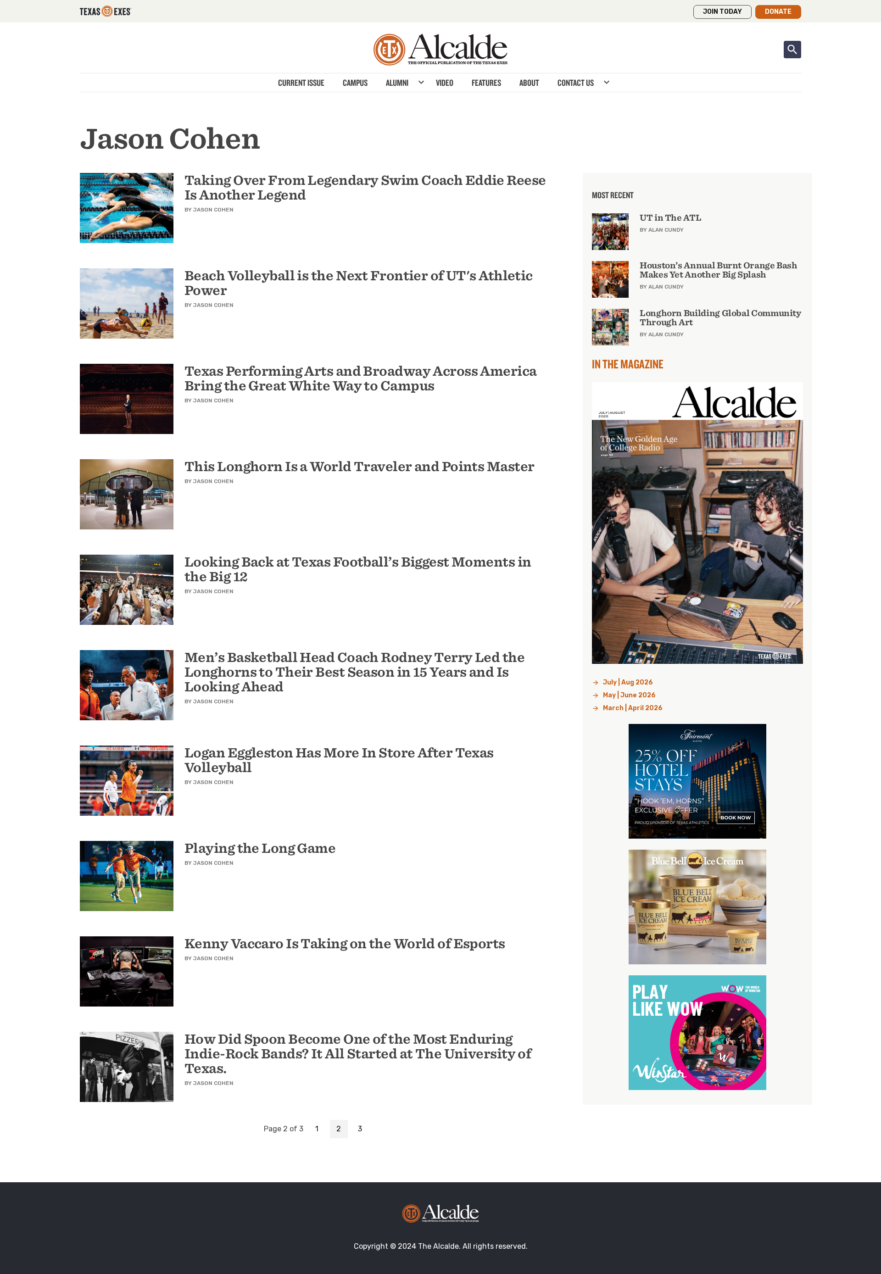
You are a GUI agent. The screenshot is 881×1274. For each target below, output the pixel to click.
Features (486, 82)
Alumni (397, 82)
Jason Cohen (213, 209)
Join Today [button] (722, 12)
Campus (355, 82)
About (529, 82)
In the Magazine (628, 363)
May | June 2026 (629, 695)
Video (444, 82)
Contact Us (576, 82)
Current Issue (301, 82)
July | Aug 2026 (628, 682)
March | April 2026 (633, 708)
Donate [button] (778, 12)
